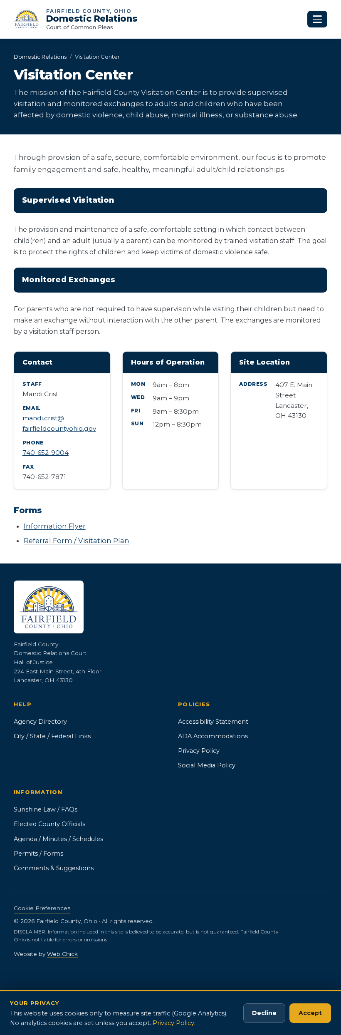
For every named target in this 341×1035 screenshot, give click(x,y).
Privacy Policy (199, 751)
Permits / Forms (38, 853)
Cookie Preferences (42, 908)
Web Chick (62, 954)
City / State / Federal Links (52, 736)
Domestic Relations (40, 56)
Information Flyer (55, 526)
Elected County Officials (49, 824)
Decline (264, 1013)
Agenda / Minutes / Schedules (58, 839)
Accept (310, 1013)
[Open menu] (317, 19)
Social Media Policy (206, 765)
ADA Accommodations (213, 736)
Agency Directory (40, 721)
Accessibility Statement (213, 721)
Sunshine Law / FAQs (45, 809)
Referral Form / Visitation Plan (76, 540)
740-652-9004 (45, 453)
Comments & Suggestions (54, 868)
